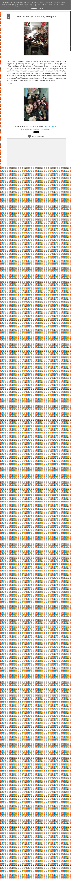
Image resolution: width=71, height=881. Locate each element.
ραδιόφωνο (47, 129)
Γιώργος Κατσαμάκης (50, 126)
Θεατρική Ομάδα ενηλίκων (35, 129)
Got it (41, 8)
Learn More (33, 8)
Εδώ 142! (9, 84)
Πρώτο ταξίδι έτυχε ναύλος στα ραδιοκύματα (36, 16)
